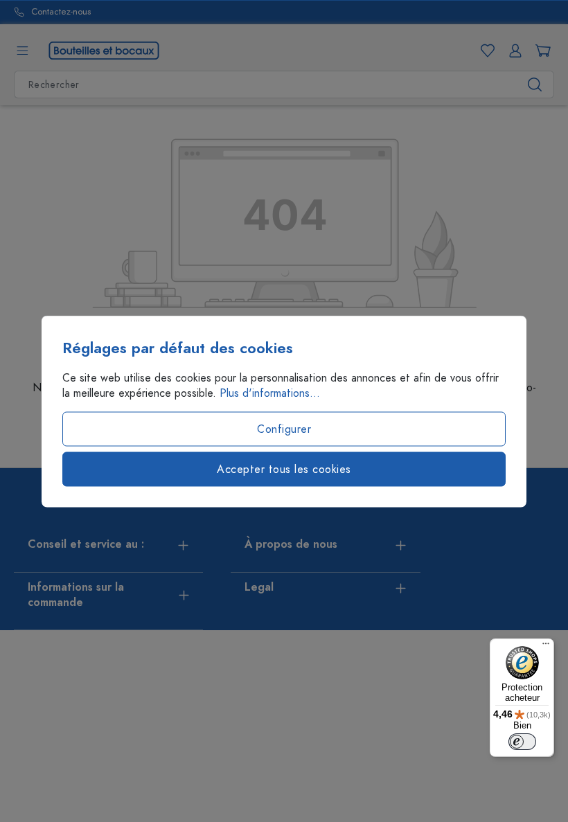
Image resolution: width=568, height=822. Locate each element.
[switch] (522, 741)
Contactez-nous (61, 12)
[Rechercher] (535, 84)
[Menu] (22, 50)
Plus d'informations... (270, 392)
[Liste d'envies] (485, 50)
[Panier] (540, 50)
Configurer (284, 428)
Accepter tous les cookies (284, 468)
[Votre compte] (512, 50)
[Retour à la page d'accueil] (103, 49)
